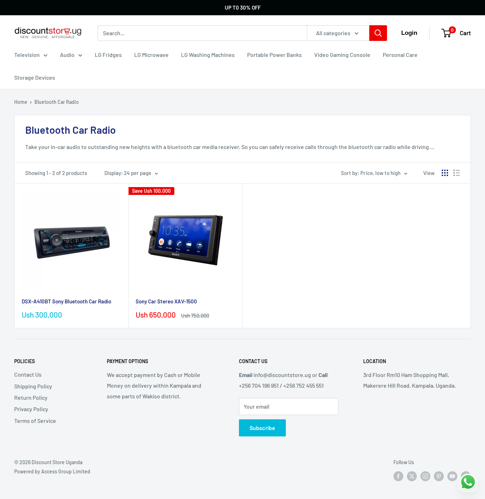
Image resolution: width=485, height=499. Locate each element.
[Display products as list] (456, 173)
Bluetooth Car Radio (56, 102)
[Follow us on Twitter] (412, 476)
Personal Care (400, 54)
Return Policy (31, 397)
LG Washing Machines (208, 54)
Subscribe (262, 427)
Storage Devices (34, 77)
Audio (67, 54)
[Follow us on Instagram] (425, 476)
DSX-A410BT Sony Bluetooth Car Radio (66, 301)
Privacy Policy (31, 408)
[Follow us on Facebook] (398, 476)
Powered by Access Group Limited (52, 471)
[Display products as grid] (445, 173)
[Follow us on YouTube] (452, 476)
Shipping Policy (33, 386)
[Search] (378, 33)
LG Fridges (108, 54)
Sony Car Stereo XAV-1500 (166, 301)
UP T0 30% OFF (243, 7)
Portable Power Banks (274, 54)
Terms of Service (35, 420)
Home (20, 102)
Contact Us (28, 374)
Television (27, 54)
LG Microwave (151, 54)
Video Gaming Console (342, 54)
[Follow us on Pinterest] (439, 476)
